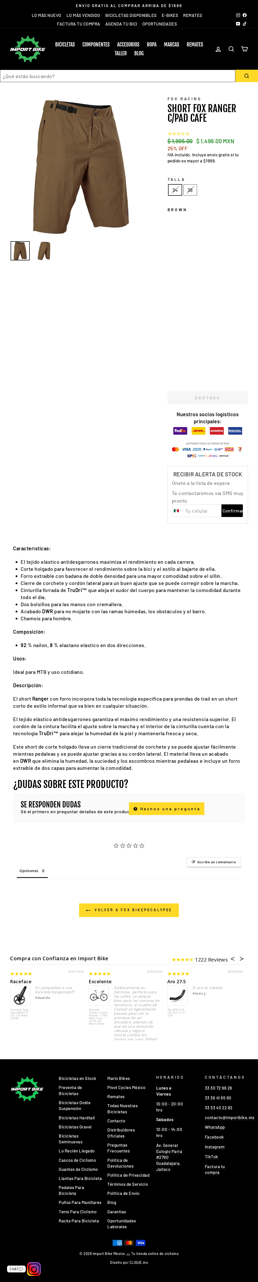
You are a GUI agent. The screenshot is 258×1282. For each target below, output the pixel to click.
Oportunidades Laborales (121, 1223)
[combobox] (117, 76)
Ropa (151, 44)
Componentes (96, 44)
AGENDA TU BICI (121, 23)
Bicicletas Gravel (75, 1126)
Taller (121, 53)
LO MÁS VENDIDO (83, 15)
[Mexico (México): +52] (178, 511)
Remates (195, 44)
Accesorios (128, 44)
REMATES (192, 15)
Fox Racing (185, 98)
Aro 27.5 (176, 981)
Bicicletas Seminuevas (70, 1138)
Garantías (116, 1211)
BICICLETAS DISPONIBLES (131, 15)
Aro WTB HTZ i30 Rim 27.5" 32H (177, 1012)
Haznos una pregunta (169, 808)
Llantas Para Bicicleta (80, 1178)
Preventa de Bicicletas (70, 1090)
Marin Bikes (118, 1078)
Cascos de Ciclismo (77, 1160)
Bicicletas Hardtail (77, 1117)
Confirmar (232, 510)
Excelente (100, 981)
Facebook (214, 1136)
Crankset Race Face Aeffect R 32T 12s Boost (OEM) (19, 1014)
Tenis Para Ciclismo (78, 1211)
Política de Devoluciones (120, 1163)
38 (190, 190)
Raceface (20, 981)
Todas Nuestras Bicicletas (122, 1108)
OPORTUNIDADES (159, 23)
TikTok (211, 1156)
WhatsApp (215, 1126)
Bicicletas (65, 44)
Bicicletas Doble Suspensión (74, 1105)
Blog (139, 53)
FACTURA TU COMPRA (78, 23)
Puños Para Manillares (80, 1202)
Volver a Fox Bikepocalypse (132, 910)
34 (175, 190)
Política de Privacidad (128, 1174)
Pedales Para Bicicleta (71, 1190)
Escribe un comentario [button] (217, 862)
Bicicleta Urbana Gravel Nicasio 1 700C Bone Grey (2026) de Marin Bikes (98, 1016)
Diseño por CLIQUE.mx (129, 1262)
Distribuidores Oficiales (121, 1132)
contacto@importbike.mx (229, 1117)
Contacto (116, 1120)
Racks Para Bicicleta (79, 1220)
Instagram (215, 1146)
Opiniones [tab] (28, 870)
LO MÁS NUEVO (46, 15)
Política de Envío (123, 1193)
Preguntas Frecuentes (118, 1147)
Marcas (171, 44)
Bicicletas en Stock (77, 1078)
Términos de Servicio (127, 1184)
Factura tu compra (215, 1169)
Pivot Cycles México (126, 1087)
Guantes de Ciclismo (78, 1169)
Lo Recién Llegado (77, 1150)
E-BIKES (170, 15)
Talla (176, 179)
